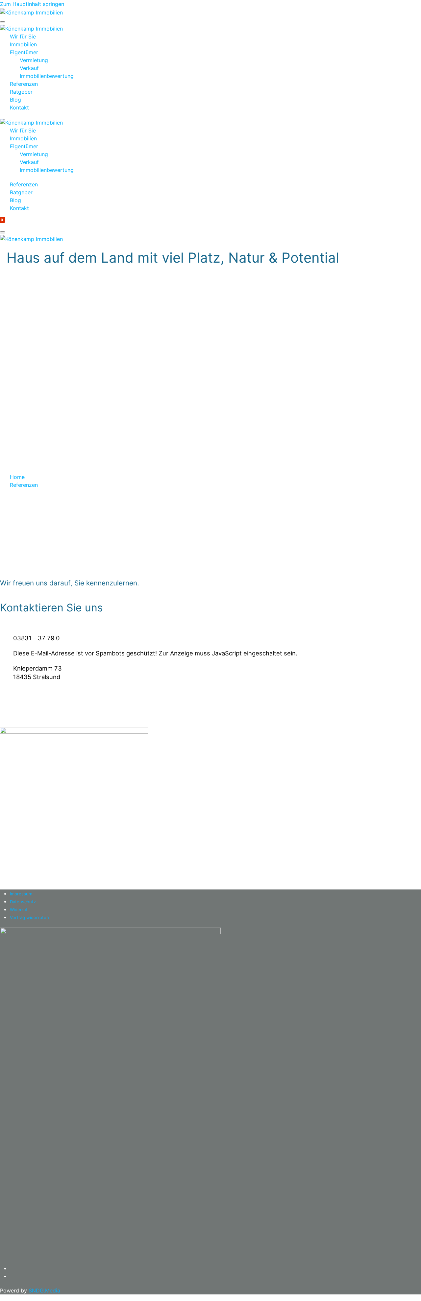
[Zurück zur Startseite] (31, 12)
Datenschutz (23, 901)
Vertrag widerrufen (29, 917)
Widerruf (19, 909)
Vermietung (34, 60)
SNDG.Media (44, 1290)
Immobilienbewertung (47, 76)
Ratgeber (21, 91)
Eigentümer (24, 52)
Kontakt (19, 107)
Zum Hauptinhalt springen (32, 4)
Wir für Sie (23, 36)
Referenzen (24, 84)
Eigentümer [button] (24, 146)
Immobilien (23, 44)
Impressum (21, 893)
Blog (15, 99)
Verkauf (29, 68)
